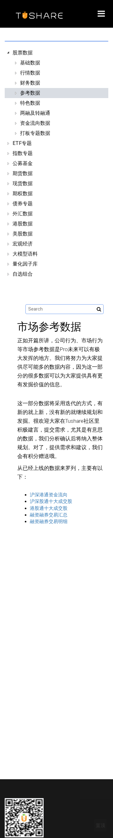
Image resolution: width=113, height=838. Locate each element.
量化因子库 (25, 264)
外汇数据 (23, 214)
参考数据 (30, 93)
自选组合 (23, 274)
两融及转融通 (35, 113)
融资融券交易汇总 (48, 515)
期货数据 (23, 173)
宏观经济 (23, 244)
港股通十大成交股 (48, 508)
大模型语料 (25, 254)
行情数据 (30, 73)
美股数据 (23, 234)
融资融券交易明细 (48, 521)
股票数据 (23, 53)
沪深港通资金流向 (48, 495)
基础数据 (30, 63)
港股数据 (23, 224)
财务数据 (30, 83)
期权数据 (23, 193)
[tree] (56, 163)
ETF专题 (22, 143)
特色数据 (30, 103)
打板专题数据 (35, 133)
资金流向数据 (35, 123)
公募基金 (23, 163)
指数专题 (23, 153)
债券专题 (23, 204)
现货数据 (23, 183)
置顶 (100, 825)
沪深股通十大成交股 (51, 501)
